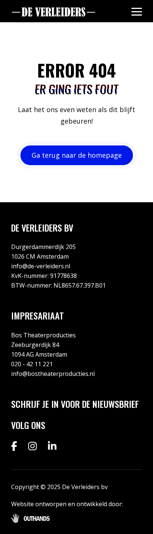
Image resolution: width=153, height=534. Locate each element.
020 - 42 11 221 (32, 364)
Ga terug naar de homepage (77, 155)
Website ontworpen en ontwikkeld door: (67, 504)
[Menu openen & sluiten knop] (136, 11)
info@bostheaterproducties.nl (53, 374)
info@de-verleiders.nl (40, 266)
